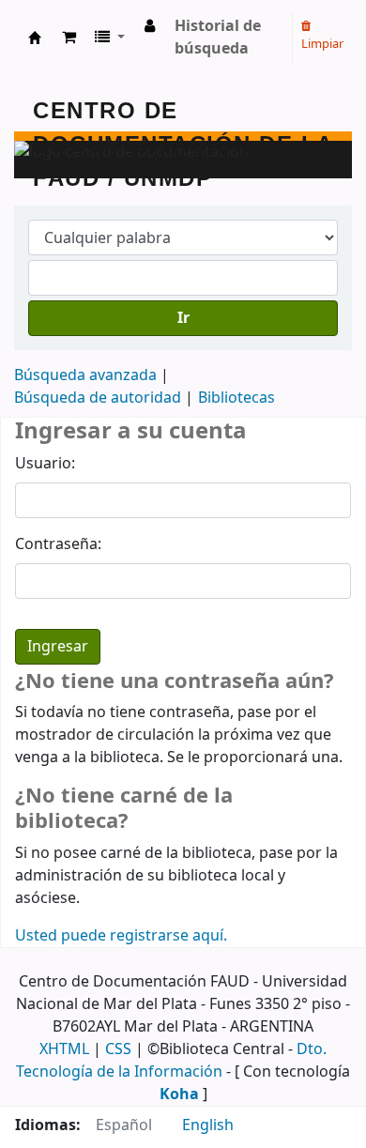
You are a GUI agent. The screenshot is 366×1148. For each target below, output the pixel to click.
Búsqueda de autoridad (97, 398)
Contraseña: (58, 544)
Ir (183, 318)
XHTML (64, 1049)
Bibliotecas (236, 398)
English (208, 1125)
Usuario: (45, 463)
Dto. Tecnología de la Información (171, 1060)
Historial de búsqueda (218, 37)
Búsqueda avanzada (85, 375)
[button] (69, 37)
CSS (118, 1049)
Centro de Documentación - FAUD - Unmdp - (34, 37)
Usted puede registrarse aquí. (121, 936)
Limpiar (322, 44)
